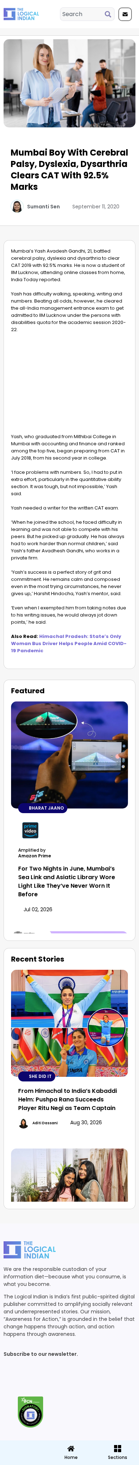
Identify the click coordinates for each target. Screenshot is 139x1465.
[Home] (70, 1448)
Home (71, 1457)
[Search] (109, 14)
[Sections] (23, 1446)
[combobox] (83, 14)
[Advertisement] (69, 385)
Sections (23, 1460)
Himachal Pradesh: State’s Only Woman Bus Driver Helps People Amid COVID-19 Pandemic (69, 643)
